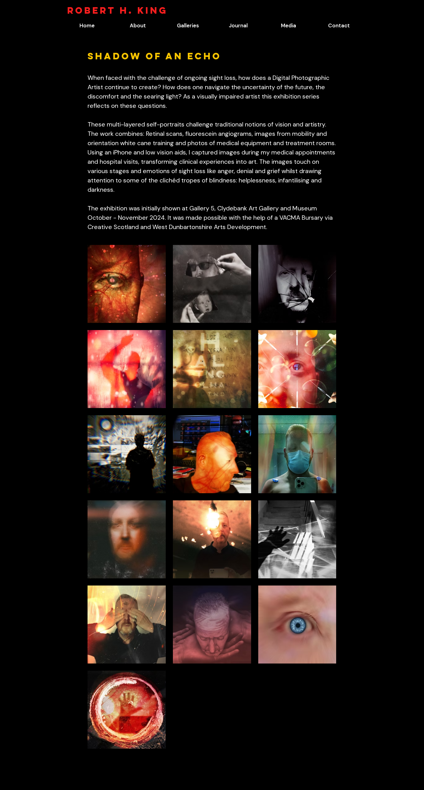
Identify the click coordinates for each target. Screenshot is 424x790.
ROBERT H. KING (117, 10)
